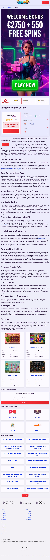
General (29, 517)
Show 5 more (3, 519)
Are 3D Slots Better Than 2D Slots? (37, 439)
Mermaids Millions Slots (17, 240)
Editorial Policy (39, 555)
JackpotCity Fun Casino (19, 140)
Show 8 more (28, 519)
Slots (2, 523)
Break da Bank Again (11, 168)
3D (3, 529)
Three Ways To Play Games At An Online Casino (37, 447)
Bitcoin (12, 467)
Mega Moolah (13, 169)
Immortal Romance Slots (37, 375)
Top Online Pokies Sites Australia (37, 467)
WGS (4, 511)
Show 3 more (3, 533)
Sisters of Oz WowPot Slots (37, 347)
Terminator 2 (19, 168)
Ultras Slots (13, 101)
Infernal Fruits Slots (38, 101)
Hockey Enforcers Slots (25, 101)
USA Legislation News (12, 488)
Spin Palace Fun (12, 417)
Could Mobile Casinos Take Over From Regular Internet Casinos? (12, 447)
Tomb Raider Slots (41, 238)
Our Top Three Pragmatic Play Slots (12, 439)
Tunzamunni (20, 169)
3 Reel (4, 525)
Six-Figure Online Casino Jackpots (12, 453)
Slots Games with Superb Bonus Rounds (37, 488)
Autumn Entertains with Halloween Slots (37, 482)
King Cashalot (7, 169)
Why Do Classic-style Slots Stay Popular (37, 475)
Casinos (10, 7)
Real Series (5, 530)
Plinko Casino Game (12, 481)
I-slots (4, 527)
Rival (3, 517)
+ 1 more (46, 350)
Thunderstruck (4, 168)
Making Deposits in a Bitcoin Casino (37, 460)
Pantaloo (12, 430)
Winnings (29, 511)
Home (4, 7)
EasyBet (37, 430)
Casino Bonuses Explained (30, 555)
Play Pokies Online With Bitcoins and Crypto (37, 454)
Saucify (4, 513)
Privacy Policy (46, 555)
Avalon (44, 166)
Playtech (4, 515)
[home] (23, 4)
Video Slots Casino (12, 460)
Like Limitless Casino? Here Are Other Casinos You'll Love (12, 475)
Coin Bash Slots (13, 347)
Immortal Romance (30, 166)
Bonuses (29, 513)
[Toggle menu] (2, 3)
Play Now (46, 2)
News (27, 509)
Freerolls (29, 515)
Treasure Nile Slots (4, 224)
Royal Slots (37, 417)
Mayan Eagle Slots (12, 375)
